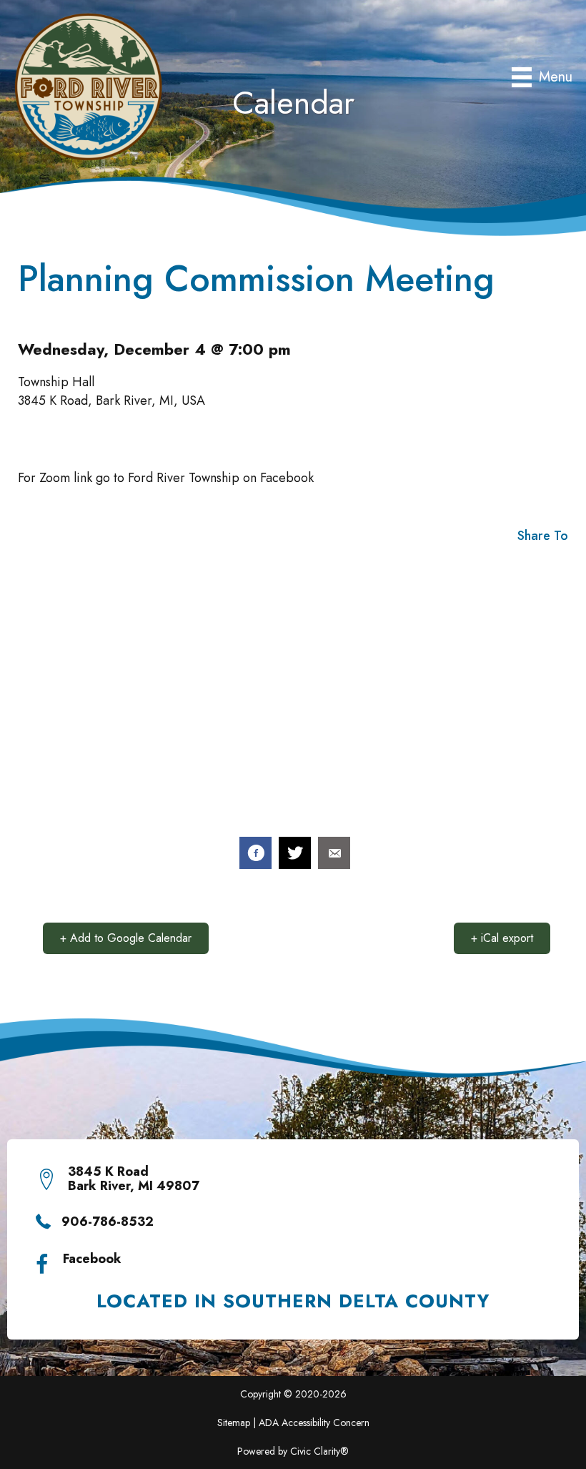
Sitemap (233, 1422)
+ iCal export (502, 938)
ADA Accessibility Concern (314, 1422)
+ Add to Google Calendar (126, 938)
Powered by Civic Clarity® (293, 1451)
